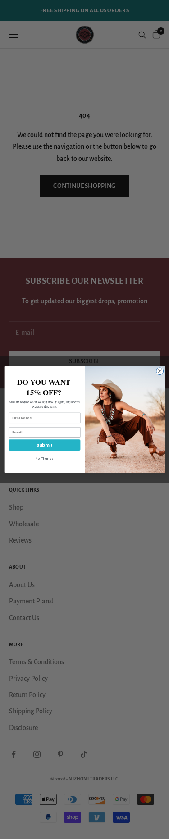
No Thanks (44, 458)
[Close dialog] (159, 371)
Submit (44, 445)
